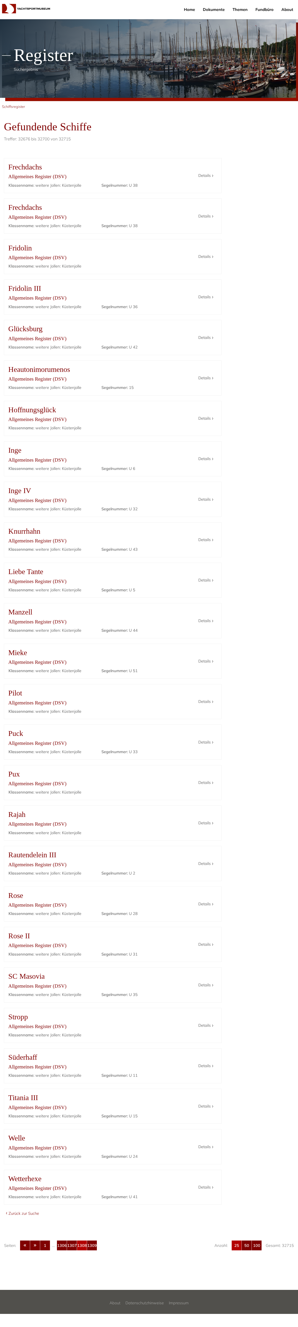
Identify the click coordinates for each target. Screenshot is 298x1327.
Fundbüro (264, 9)
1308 (82, 1245)
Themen (240, 9)
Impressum (179, 1302)
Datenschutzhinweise (144, 1302)
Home (189, 9)
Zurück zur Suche (24, 1213)
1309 (92, 1245)
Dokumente (214, 9)
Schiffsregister (13, 106)
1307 (72, 1245)
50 (246, 1245)
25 (236, 1245)
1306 (62, 1245)
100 (256, 1245)
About (287, 9)
